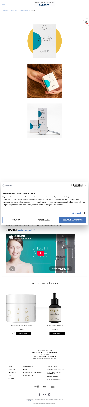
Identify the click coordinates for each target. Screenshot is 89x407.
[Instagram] (49, 394)
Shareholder (28, 375)
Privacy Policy (52, 366)
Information (12, 372)
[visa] (44, 387)
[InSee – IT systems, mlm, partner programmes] (53, 403)
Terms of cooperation (55, 369)
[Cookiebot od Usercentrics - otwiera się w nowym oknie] (72, 185)
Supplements (24, 10)
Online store (28, 366)
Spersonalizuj (43, 220)
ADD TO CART (23, 333)
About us (11, 369)
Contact (11, 378)
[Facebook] (40, 394)
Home (10, 366)
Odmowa (16, 220)
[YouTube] (44, 394)
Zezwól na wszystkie (72, 220)
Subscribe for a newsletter (33, 372)
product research (24, 230)
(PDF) (33, 230)
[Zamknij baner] (86, 185)
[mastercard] (52, 386)
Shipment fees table (54, 380)
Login (25, 369)
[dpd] (36, 386)
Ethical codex (52, 377)
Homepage (5, 10)
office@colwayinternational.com (46, 358)
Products (14, 10)
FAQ (9, 375)
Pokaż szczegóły (75, 213)
